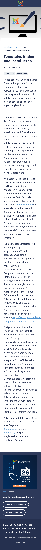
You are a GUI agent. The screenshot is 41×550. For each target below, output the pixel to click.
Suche (17, 542)
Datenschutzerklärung (26, 537)
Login (24, 542)
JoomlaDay (9, 74)
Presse (11, 491)
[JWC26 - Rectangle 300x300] (20, 488)
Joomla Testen (14, 512)
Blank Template (25, 204)
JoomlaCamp (10, 428)
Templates (22, 74)
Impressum (10, 537)
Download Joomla (16, 504)
